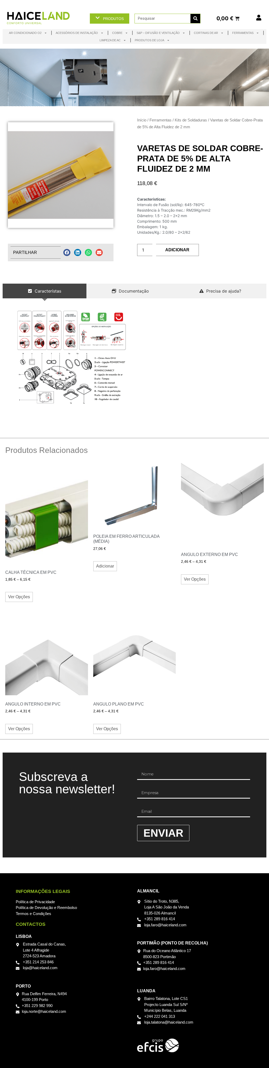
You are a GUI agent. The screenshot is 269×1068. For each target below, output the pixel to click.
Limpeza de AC (110, 40)
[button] (66, 252)
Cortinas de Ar (206, 32)
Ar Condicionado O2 (25, 32)
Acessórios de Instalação (77, 32)
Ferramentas (243, 32)
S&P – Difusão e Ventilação (158, 32)
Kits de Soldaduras (191, 120)
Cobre (117, 32)
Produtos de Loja (149, 40)
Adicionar (177, 250)
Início (141, 120)
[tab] (44, 291)
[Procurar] (195, 18)
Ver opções (19, 597)
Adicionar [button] (105, 566)
